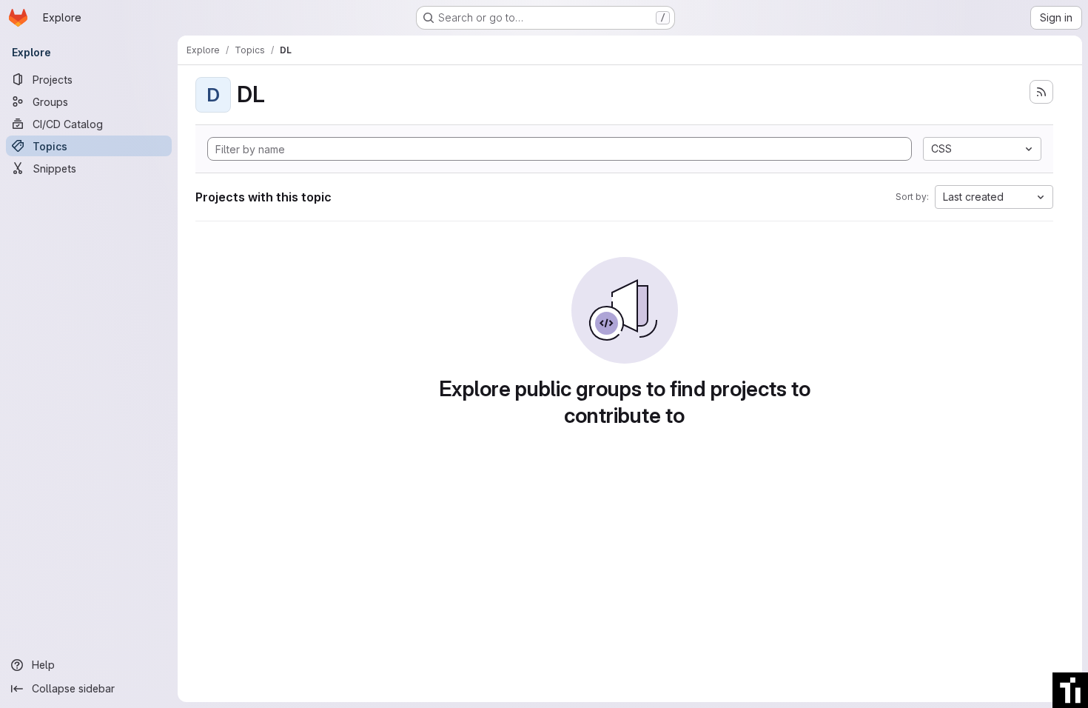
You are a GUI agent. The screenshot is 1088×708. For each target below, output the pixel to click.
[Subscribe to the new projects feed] (1041, 92)
